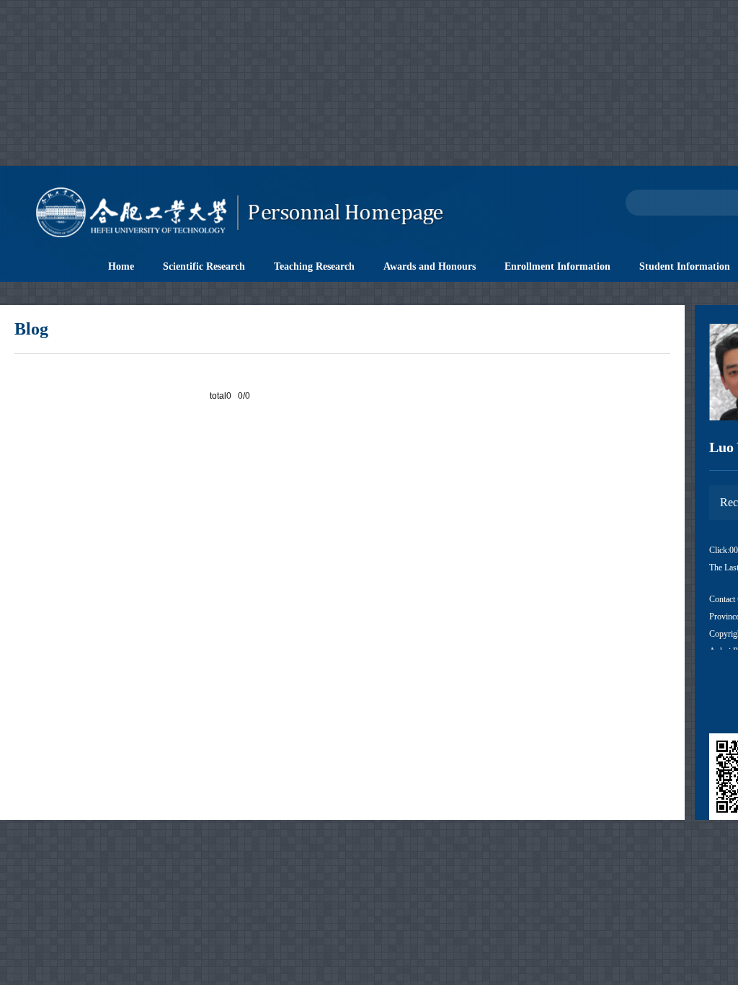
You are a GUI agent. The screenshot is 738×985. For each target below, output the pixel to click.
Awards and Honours (429, 266)
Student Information (684, 266)
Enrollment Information (557, 266)
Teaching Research (314, 266)
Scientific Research (204, 266)
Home (121, 266)
